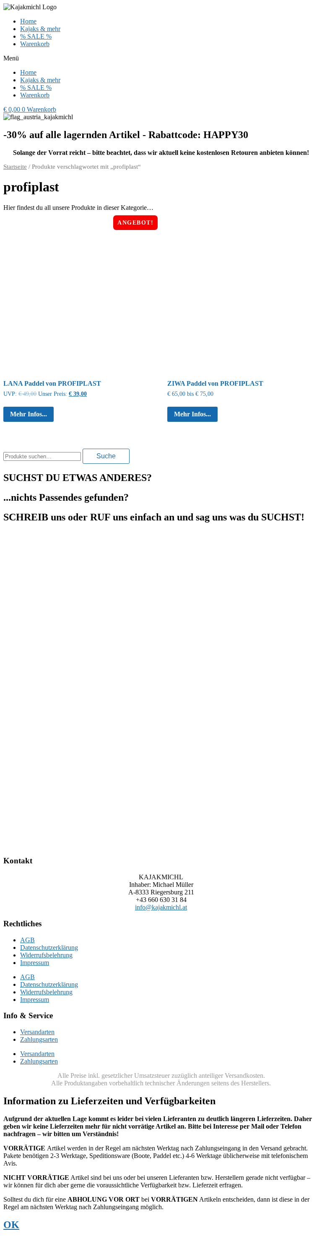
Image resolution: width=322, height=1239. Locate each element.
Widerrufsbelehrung (46, 955)
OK (11, 1224)
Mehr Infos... (28, 414)
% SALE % (36, 36)
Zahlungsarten (39, 1039)
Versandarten (37, 1031)
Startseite (15, 166)
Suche (106, 456)
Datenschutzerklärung (49, 947)
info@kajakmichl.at (161, 907)
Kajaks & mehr (40, 28)
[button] (161, 58)
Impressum (34, 962)
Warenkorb (34, 43)
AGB (27, 940)
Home (28, 21)
